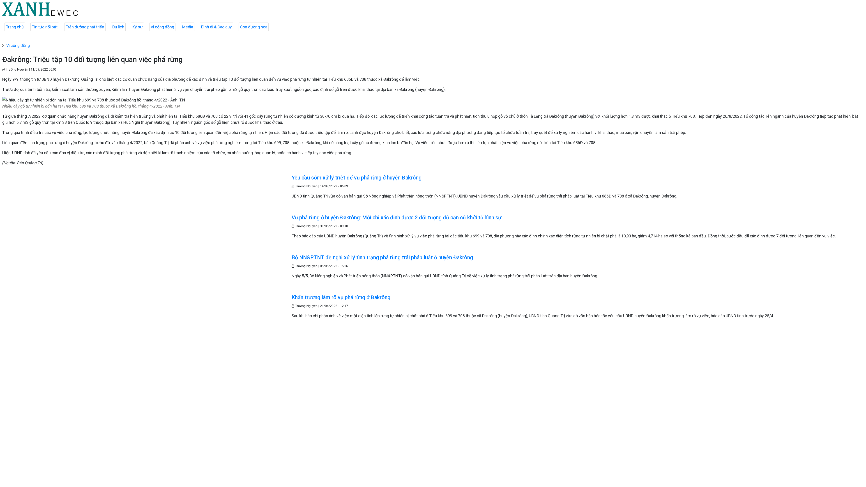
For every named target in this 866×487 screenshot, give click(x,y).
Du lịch (118, 27)
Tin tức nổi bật (45, 27)
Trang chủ (15, 27)
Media (187, 27)
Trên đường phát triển (85, 27)
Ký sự (137, 27)
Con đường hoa (253, 27)
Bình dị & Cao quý (216, 27)
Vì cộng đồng (162, 27)
